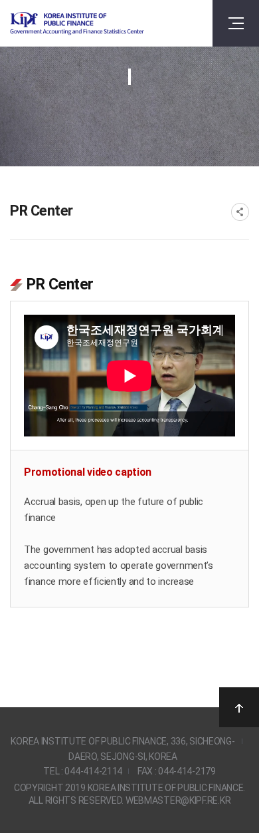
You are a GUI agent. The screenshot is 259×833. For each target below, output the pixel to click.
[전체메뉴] (236, 23)
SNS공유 (240, 212)
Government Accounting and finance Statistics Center (77, 23)
